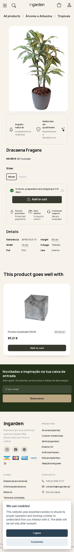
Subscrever (37, 398)
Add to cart (39, 199)
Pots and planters (51, 457)
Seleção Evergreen (51, 463)
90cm (11, 176)
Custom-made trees (52, 435)
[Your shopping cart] (57, 5)
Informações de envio (15, 486)
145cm (22, 176)
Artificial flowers (50, 452)
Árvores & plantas (51, 430)
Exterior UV (47, 446)
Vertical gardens (50, 441)
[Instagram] (7, 449)
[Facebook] (15, 449)
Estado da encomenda (15, 481)
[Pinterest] (24, 449)
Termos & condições (14, 497)
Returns (8, 492)
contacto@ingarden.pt (58, 486)
